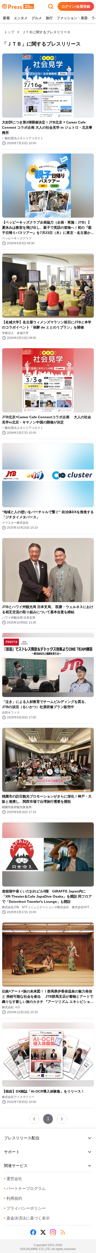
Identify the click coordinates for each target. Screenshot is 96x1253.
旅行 (49, 18)
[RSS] (63, 1232)
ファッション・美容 (72, 18)
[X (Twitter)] (43, 1232)
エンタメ (21, 18)
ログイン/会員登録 (76, 6)
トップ (9, 32)
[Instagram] (53, 1232)
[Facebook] (33, 1232)
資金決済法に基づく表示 (27, 1218)
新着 (6, 18)
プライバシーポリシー (25, 1208)
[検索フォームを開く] (51, 6)
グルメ (37, 18)
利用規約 (13, 1198)
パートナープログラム (25, 1188)
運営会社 (13, 1179)
